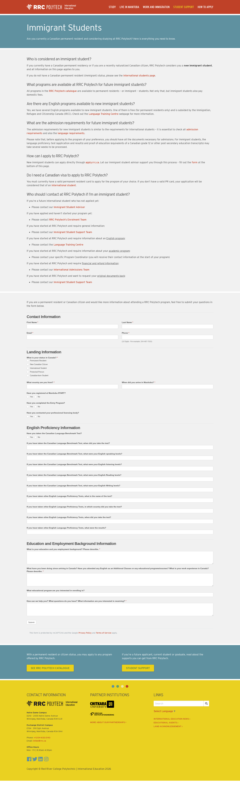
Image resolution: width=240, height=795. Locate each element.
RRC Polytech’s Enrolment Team (68, 219)
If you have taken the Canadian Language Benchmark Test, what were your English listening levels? (74, 464)
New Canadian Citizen (38, 364)
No (38, 397)
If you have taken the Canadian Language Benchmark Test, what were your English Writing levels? (73, 485)
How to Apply (205, 7)
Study (112, 7)
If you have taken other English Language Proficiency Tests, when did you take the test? (69, 517)
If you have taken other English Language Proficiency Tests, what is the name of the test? (69, 496)
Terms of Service (103, 633)
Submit (31, 622)
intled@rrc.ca (39, 741)
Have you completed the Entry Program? (46, 403)
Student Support (183, 7)
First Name (32, 322)
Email (30, 333)
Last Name (127, 322)
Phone (125, 333)
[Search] (206, 703)
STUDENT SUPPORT (138, 668)
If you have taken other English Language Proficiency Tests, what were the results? (66, 528)
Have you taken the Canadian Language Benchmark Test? (54, 433)
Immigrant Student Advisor (69, 207)
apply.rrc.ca (92, 162)
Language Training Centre (103, 113)
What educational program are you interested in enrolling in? (56, 590)
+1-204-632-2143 (42, 737)
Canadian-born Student (38, 375)
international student (64, 185)
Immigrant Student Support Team (73, 232)
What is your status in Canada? (42, 358)
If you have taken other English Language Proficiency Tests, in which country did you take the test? (74, 507)
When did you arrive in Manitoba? (138, 382)
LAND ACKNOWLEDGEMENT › (168, 726)
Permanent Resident (37, 361)
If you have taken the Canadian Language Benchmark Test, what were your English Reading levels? (74, 475)
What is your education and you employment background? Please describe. (63, 549)
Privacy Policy (85, 633)
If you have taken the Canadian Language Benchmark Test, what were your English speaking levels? (74, 454)
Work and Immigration (156, 7)
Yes (31, 397)
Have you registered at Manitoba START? (46, 393)
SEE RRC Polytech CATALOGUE (50, 668)
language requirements (71, 133)
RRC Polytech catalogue (63, 90)
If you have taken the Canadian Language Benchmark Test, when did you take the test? (68, 443)
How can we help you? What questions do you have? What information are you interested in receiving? (76, 601)
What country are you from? (40, 382)
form (195, 162)
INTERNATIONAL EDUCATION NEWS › (172, 719)
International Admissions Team (71, 269)
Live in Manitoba (129, 7)
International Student (38, 368)
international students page (139, 75)
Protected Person (36, 372)
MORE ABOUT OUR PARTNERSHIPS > (108, 722)
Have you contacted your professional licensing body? (53, 413)
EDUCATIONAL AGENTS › (166, 722)
